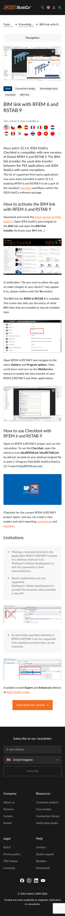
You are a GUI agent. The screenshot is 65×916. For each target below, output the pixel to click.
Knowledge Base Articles (26, 24)
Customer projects (47, 802)
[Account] (54, 7)
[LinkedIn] (36, 880)
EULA (6, 847)
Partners (8, 809)
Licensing (9, 868)
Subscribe (32, 771)
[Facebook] (22, 880)
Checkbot (26, 188)
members (9, 526)
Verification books (47, 823)
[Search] (43, 7)
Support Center (8, 24)
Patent (7, 823)
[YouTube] (43, 880)
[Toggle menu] (60, 7)
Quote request (45, 854)
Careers (8, 816)
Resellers (41, 861)
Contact (41, 847)
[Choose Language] (48, 7)
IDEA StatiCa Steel (18, 692)
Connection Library (47, 816)
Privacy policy (11, 854)
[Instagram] (29, 880)
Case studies (43, 809)
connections (45, 521)
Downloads (43, 868)
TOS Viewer (10, 861)
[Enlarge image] (32, 63)
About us (9, 802)
